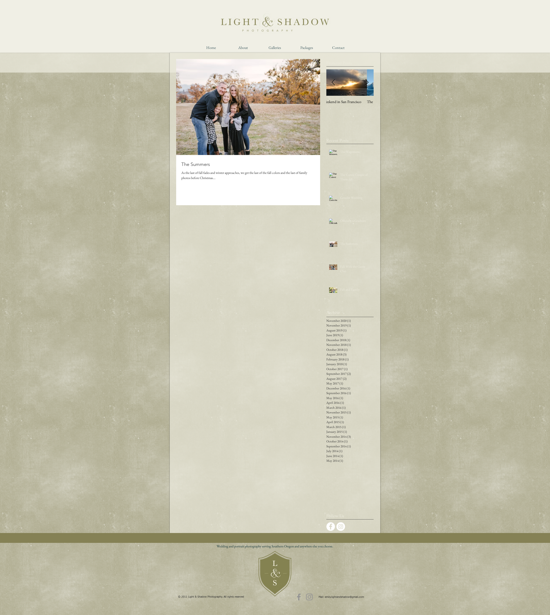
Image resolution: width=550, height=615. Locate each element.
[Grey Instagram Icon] (309, 596)
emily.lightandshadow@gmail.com (344, 597)
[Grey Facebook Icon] (298, 596)
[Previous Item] (333, 82)
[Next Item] (367, 82)
